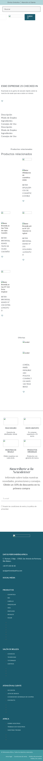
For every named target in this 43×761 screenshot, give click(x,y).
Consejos (11, 654)
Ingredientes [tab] (6, 121)
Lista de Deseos (13, 693)
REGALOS (11, 614)
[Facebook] (5, 584)
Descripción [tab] (6, 115)
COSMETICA (11, 594)
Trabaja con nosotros (16, 726)
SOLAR (10, 617)
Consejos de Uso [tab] (8, 124)
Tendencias (12, 657)
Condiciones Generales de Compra (21, 697)
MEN (9, 608)
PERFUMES (11, 611)
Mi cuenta (11, 690)
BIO (9, 598)
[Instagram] (12, 584)
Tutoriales (12, 660)
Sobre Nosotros (14, 723)
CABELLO (11, 601)
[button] (2, 101)
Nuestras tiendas (14, 730)
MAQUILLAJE (12, 604)
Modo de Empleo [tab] (9, 118)
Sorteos (11, 664)
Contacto (11, 700)
